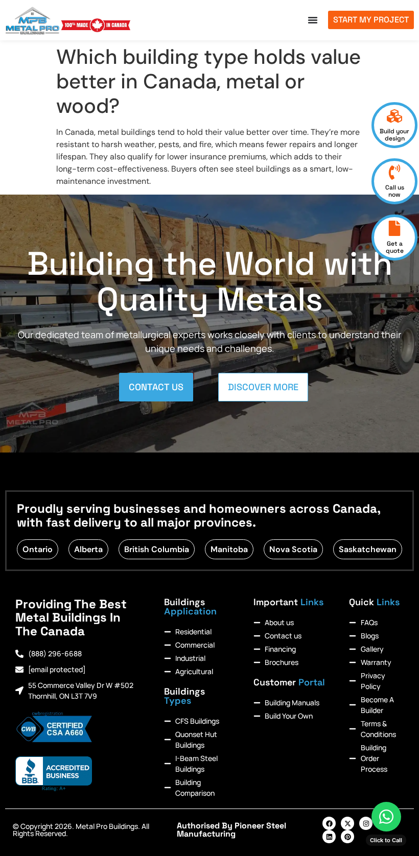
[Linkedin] (329, 836)
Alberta (88, 549)
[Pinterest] (347, 836)
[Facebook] (329, 823)
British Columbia (156, 549)
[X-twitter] (347, 823)
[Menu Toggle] (313, 20)
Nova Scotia (293, 549)
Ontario (37, 549)
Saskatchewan (368, 549)
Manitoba (229, 549)
